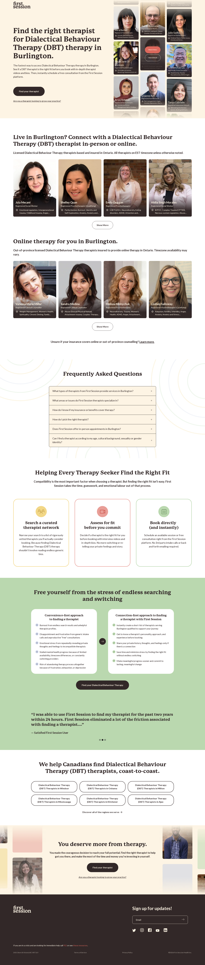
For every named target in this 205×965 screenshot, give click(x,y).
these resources (80, 945)
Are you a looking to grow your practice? (37, 101)
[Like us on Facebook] (150, 930)
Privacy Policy (127, 952)
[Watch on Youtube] (157, 930)
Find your (29, 91)
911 (65, 945)
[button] (100, 740)
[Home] (28, 909)
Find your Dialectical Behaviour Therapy (102, 685)
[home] (22, 5)
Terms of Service (80, 952)
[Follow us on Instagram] (142, 930)
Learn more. (146, 341)
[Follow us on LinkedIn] (165, 930)
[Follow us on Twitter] (134, 930)
